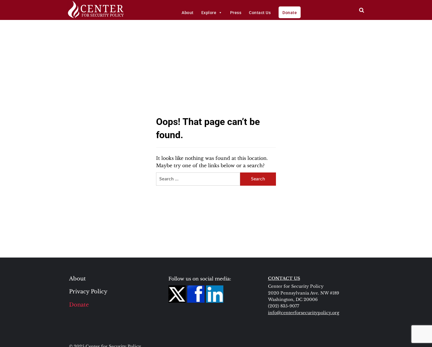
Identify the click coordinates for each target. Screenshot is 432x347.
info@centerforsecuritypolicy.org (303, 312)
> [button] (361, 10)
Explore (209, 12)
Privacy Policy (88, 291)
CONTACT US (284, 278)
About (188, 12)
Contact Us (260, 12)
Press (236, 12)
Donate (289, 12)
